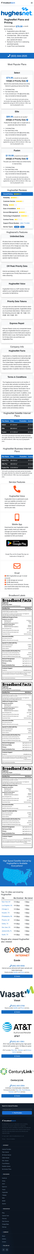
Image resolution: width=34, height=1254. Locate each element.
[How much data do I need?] (27, 80)
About (3, 1236)
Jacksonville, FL (7, 931)
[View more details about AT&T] (17, 1027)
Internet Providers (6, 1149)
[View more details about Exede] (17, 951)
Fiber (12, 1050)
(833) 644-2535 (18, 55)
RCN (3, 1198)
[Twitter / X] (7, 1249)
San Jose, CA (6, 927)
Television (20, 1050)
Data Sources (5, 1221)
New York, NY (6, 902)
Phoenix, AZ (5, 920)
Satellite (17, 227)
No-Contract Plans (6, 1169)
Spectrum (4, 1186)
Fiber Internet (5, 1152)
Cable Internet (5, 1158)
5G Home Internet (6, 1155)
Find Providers (18, 1113)
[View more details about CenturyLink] (17, 1071)
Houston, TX (6, 913)
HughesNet (5, 1192)
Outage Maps (5, 1224)
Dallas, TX (5, 924)
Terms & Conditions (11, 1139)
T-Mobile (4, 1195)
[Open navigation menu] (32, 3)
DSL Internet (5, 1160)
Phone (22, 227)
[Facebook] (3, 1249)
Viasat (3, 1189)
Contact (4, 1242)
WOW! (3, 1201)
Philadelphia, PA (7, 916)
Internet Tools (5, 1215)
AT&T (3, 1184)
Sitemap (4, 1227)
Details (18, 976)
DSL (16, 1050)
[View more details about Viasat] (17, 991)
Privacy (3, 1139)
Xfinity (3, 1181)
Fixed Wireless (26, 1090)
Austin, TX (5, 935)
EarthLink (4, 1178)
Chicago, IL (5, 909)
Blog (3, 1213)
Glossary (4, 1218)
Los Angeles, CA (7, 905)
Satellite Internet (6, 1166)
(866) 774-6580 (25, 223)
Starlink (4, 1204)
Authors (4, 1239)
